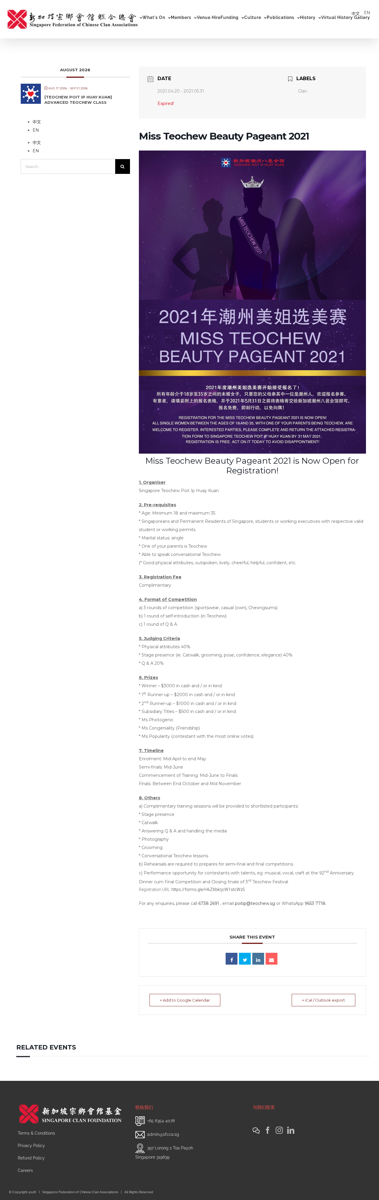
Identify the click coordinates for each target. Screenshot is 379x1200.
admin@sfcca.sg (163, 1134)
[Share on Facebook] (231, 959)
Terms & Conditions (36, 1133)
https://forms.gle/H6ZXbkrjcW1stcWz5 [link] (208, 889)
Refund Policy (31, 1158)
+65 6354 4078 (161, 1120)
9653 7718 (315, 903)
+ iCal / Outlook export (323, 1000)
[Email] (271, 959)
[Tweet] (245, 959)
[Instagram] (279, 1130)
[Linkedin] (258, 959)
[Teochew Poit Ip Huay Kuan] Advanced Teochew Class (78, 100)
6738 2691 (208, 903)
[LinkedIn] (290, 1130)
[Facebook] (267, 1130)
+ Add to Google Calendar (185, 1000)
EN (367, 12)
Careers (25, 1170)
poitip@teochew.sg (255, 903)
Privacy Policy (31, 1145)
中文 (355, 13)
